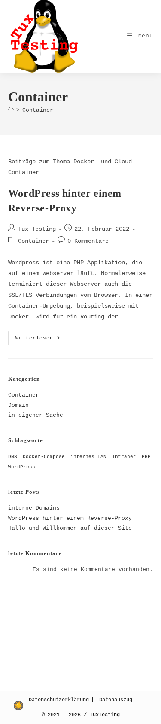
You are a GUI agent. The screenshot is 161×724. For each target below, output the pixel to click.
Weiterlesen (41, 340)
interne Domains (34, 508)
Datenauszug (115, 700)
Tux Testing (37, 229)
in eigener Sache (35, 415)
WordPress (21, 467)
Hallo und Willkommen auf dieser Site (70, 528)
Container (37, 110)
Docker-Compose (44, 456)
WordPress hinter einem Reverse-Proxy (70, 518)
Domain (18, 405)
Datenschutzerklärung (59, 700)
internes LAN (88, 456)
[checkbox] (18, 705)
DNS (12, 456)
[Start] (11, 110)
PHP (146, 456)
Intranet (124, 456)
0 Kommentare (88, 241)
